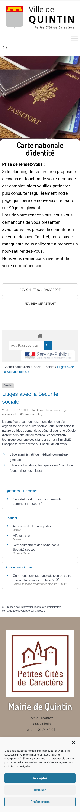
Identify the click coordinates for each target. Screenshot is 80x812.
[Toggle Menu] (74, 38)
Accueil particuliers (17, 367)
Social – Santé (43, 367)
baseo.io (40, 610)
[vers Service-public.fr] (48, 355)
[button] (73, 742)
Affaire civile (21, 535)
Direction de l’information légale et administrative (33, 607)
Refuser (40, 790)
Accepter (40, 778)
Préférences (40, 802)
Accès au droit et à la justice (32, 526)
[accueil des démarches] (40, 336)
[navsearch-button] (5, 48)
